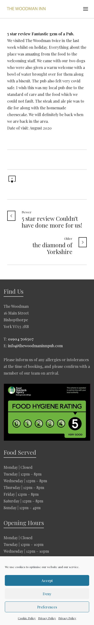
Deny (47, 593)
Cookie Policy (27, 618)
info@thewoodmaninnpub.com (35, 345)
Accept (47, 580)
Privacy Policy (47, 618)
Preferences (47, 607)
